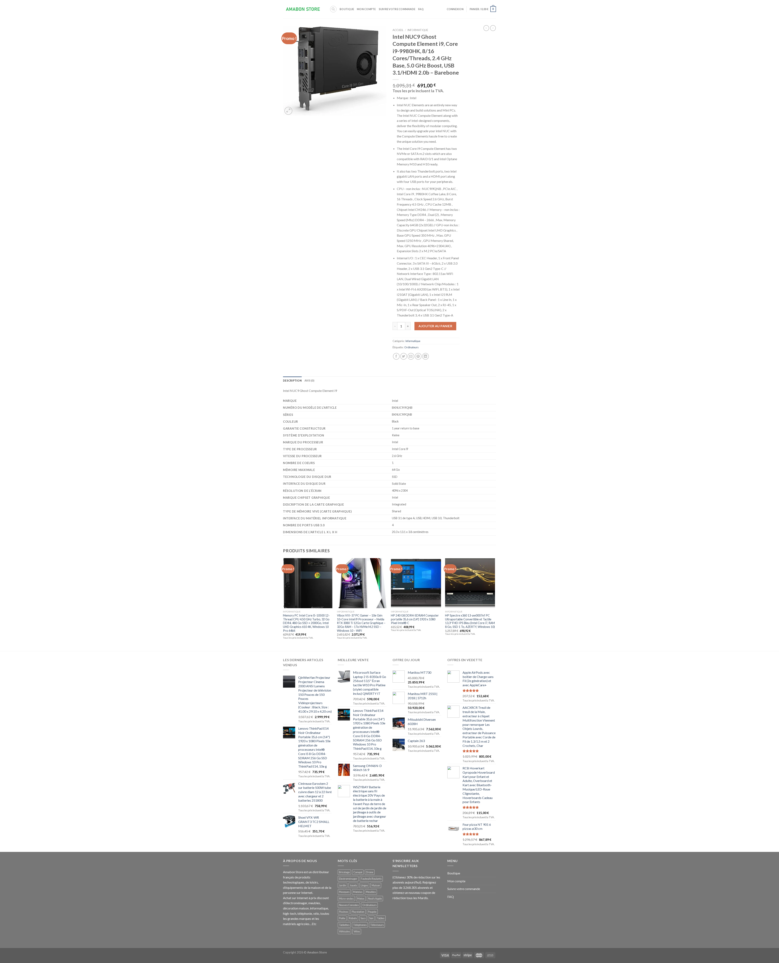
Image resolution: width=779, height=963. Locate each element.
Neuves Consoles (349, 905)
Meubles (371, 891)
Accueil (398, 30)
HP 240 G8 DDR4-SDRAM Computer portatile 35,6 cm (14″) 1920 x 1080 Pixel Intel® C (415, 619)
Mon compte (366, 9)
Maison (376, 885)
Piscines (343, 911)
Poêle (342, 918)
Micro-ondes (346, 898)
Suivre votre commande (397, 9)
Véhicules (344, 931)
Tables (380, 918)
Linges (364, 885)
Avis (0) (309, 380)
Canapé (357, 872)
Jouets (353, 885)
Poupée (372, 911)
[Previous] (283, 604)
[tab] (292, 380)
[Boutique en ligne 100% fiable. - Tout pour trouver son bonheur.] (303, 9)
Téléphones (360, 925)
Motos (360, 898)
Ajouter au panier (435, 326)
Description (292, 380)
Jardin (342, 885)
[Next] (495, 604)
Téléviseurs (377, 925)
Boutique (347, 9)
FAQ (421, 9)
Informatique (417, 30)
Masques (344, 891)
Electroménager (348, 878)
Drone (369, 872)
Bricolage (344, 872)
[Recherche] (333, 9)
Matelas (357, 891)
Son (371, 918)
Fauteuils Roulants (371, 878)
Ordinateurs (411, 347)
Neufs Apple (375, 898)
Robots (353, 918)
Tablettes (344, 925)
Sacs (363, 918)
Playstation (358, 911)
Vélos (357, 931)
